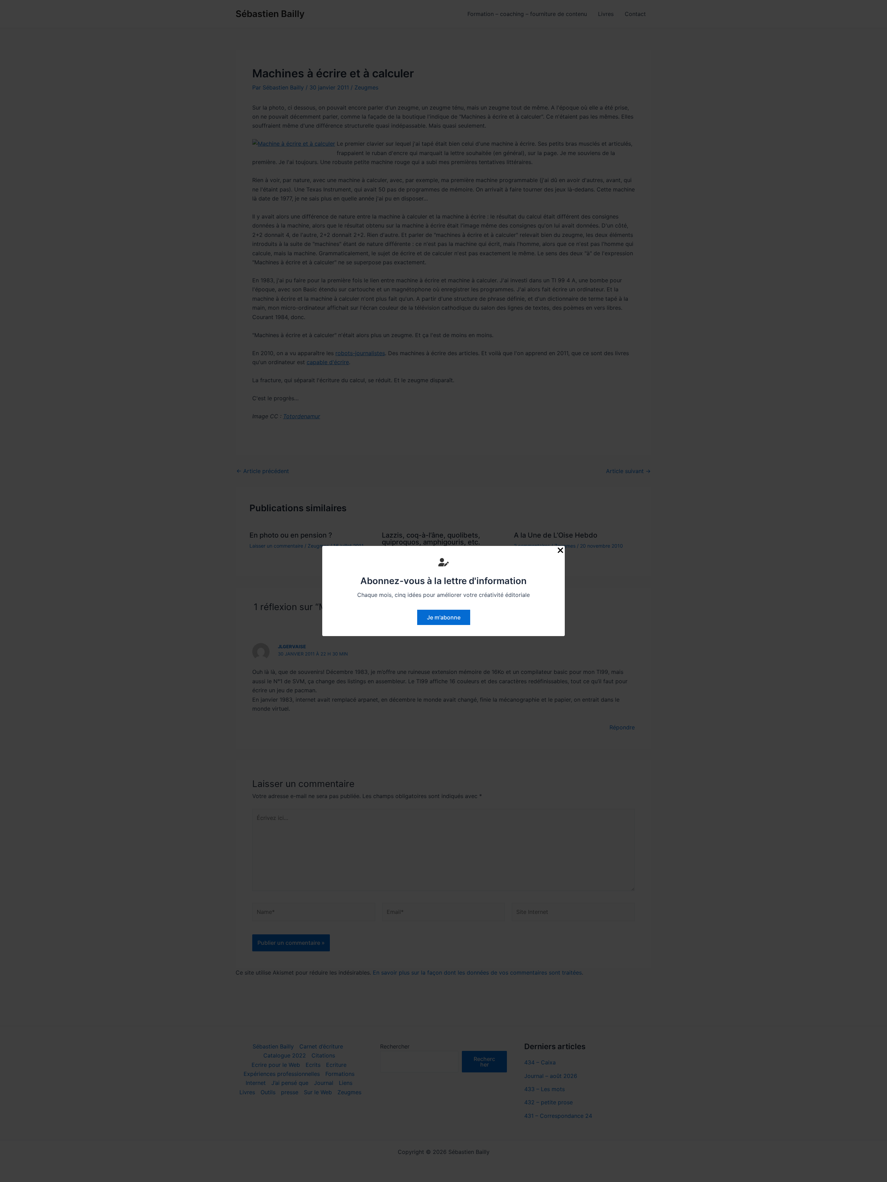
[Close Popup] (560, 550)
